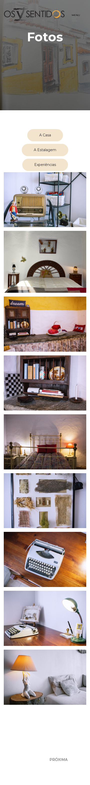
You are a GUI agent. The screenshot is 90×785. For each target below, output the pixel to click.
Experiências (45, 164)
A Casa (45, 135)
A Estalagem (45, 150)
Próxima (59, 759)
